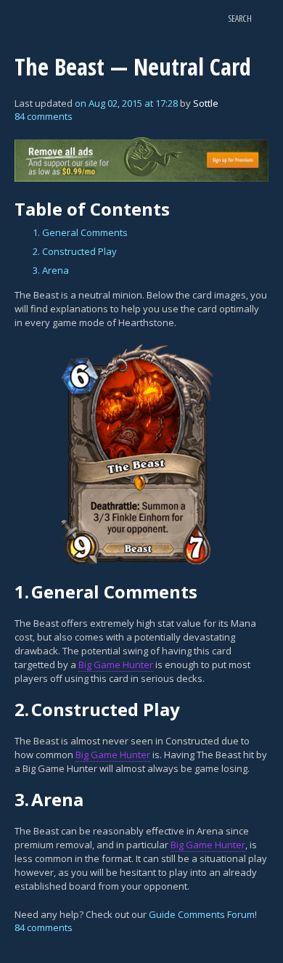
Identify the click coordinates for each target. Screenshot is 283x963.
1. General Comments (80, 232)
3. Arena (51, 270)
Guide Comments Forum (202, 914)
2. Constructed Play (75, 251)
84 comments (44, 116)
